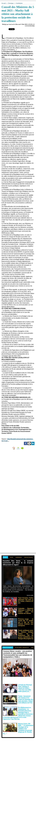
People (5, 557)
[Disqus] (18, 477)
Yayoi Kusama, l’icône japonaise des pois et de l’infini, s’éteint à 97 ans (25, 600)
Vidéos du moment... (7, 647)
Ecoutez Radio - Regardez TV (22, 647)
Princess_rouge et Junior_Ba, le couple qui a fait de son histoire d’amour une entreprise (25, 622)
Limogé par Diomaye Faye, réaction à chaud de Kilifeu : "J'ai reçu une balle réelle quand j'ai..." (25, 688)
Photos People (28, 557)
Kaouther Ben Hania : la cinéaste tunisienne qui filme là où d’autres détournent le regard (18, 563)
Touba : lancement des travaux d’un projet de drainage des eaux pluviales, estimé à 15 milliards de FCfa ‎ (25, 699)
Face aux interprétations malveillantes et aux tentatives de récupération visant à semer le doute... (18, 680)
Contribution (19, 3)
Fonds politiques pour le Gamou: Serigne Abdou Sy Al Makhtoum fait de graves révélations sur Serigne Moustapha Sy (25, 634)
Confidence (18, 557)
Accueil (4, 3)
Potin (11, 557)
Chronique (11, 3)
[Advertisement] (16, 757)
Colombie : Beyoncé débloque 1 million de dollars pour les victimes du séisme (25, 611)
